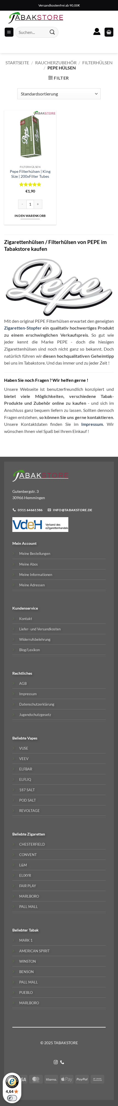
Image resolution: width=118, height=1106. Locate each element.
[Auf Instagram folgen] (56, 1062)
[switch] (12, 1098)
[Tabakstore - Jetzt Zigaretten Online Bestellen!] (35, 18)
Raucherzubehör (56, 62)
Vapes (32, 738)
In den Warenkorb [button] (30, 215)
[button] (109, 32)
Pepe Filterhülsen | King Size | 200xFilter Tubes (30, 174)
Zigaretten (36, 834)
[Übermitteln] (52, 32)
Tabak (34, 930)
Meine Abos (28, 564)
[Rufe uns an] (62, 1062)
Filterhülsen (97, 62)
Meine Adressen (32, 585)
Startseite (17, 62)
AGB (23, 683)
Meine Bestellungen (34, 553)
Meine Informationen (35, 574)
